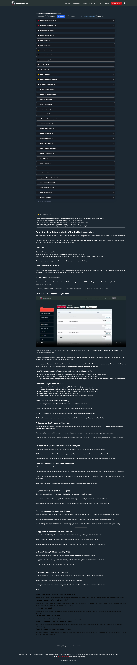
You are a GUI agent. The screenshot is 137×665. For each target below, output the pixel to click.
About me (71, 646)
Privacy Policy (61, 646)
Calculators (76, 3)
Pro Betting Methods (89, 16)
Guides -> (100, 16)
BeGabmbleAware (63, 656)
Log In (107, 3)
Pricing (99, 3)
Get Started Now (116, 3)
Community (91, 3)
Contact (77, 646)
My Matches (61, 16)
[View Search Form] (124, 3)
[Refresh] (67, 16)
